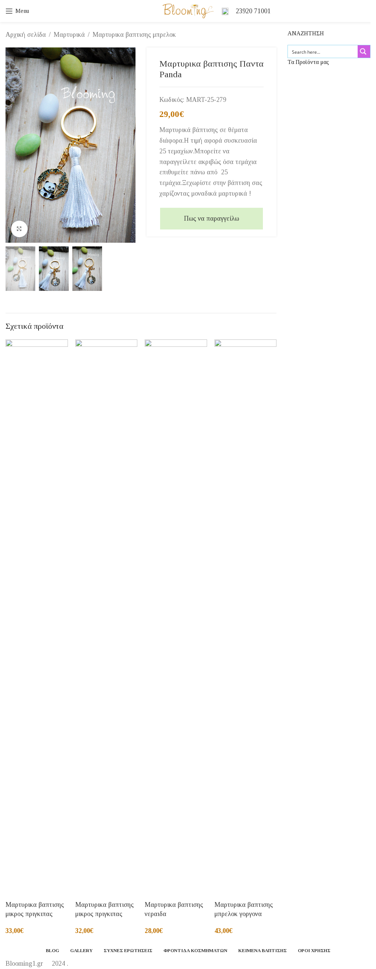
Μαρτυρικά (69, 34)
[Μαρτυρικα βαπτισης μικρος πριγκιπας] (37, 615)
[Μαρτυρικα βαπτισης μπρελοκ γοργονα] (245, 615)
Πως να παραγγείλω (211, 218)
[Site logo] (188, 10)
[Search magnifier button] (364, 51)
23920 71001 (253, 11)
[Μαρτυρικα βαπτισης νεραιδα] (176, 615)
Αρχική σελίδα (26, 34)
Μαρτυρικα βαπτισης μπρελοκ (134, 34)
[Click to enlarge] (19, 229)
